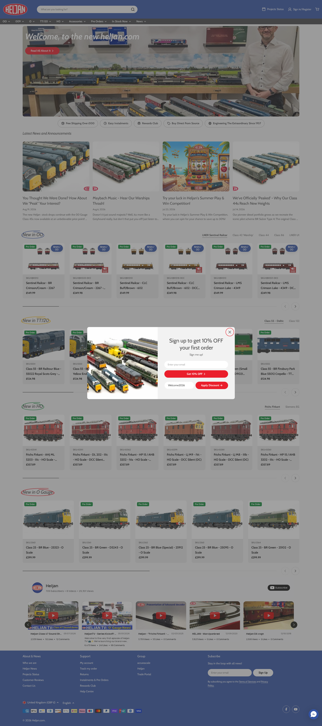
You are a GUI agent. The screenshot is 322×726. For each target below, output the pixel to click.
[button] (314, 714)
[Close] (229, 332)
